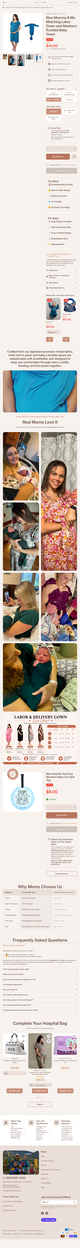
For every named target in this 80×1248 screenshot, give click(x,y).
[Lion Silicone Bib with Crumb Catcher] (70, 305)
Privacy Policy (69, 1206)
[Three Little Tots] (40, 2)
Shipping (48, 49)
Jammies (49, 322)
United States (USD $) (9, 1230)
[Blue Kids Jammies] (53, 309)
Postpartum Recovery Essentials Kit (65, 1061)
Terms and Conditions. (69, 165)
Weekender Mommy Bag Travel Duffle (15, 1061)
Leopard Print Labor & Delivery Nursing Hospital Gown (40, 1073)
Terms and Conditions (47, 1208)
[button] (75, 2)
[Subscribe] (74, 1202)
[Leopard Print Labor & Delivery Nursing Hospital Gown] (40, 1051)
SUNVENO (15, 1058)
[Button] (76, 89)
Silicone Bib (67, 314)
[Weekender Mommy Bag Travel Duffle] (14, 1045)
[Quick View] (23, 1041)
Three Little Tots (58, 14)
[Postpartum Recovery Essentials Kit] (65, 1045)
